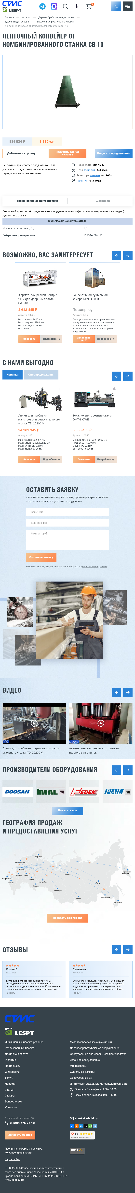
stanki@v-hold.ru (86, 1118)
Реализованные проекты (20, 1048)
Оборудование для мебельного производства (98, 1054)
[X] (86, 1126)
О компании (12, 1072)
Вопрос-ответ (13, 1102)
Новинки (12, 375)
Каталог (26, 18)
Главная (9, 18)
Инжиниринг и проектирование (24, 1042)
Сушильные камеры (82, 1072)
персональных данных (94, 567)
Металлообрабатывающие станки (91, 1042)
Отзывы (15, 950)
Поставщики (12, 1066)
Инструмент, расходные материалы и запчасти (99, 1084)
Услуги (9, 1078)
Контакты (11, 1108)
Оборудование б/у (81, 1078)
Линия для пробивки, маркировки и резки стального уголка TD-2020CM (39, 419)
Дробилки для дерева (17, 22)
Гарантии (10, 1060)
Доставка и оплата (16, 1054)
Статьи (9, 1090)
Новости (10, 1084)
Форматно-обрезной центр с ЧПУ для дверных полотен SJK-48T (37, 299)
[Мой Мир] (81, 1126)
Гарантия (82, 181)
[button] (116, 6)
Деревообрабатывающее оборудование (95, 1048)
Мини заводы (78, 1066)
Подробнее (50, 339)
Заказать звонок (20, 1135)
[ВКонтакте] (72, 1126)
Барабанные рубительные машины (56, 22)
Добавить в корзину (21, 153)
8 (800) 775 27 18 (22, 1123)
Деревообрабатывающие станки (56, 18)
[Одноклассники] (77, 1126)
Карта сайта (12, 1159)
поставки (89, 170)
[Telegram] (95, 1126)
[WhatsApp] (90, 1126)
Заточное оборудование (85, 1060)
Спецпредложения (41, 375)
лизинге (95, 175)
